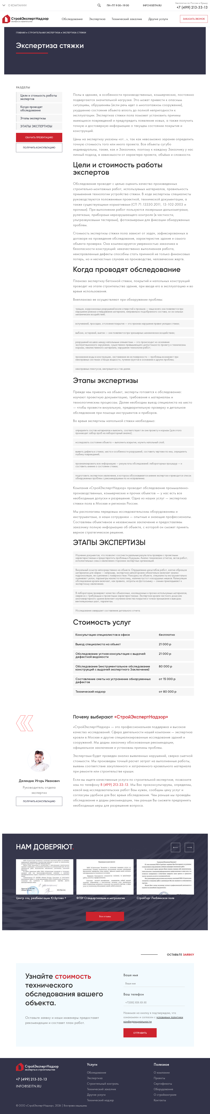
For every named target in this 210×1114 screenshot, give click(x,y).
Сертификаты (163, 1083)
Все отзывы (105, 916)
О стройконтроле (165, 1094)
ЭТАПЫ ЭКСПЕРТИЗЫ (36, 126)
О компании (162, 1072)
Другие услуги (158, 19)
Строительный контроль (103, 1083)
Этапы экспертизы (33, 118)
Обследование (72, 19)
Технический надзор (100, 1100)
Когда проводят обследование (31, 108)
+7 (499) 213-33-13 (192, 7)
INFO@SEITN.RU (152, 5)
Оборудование (163, 1089)
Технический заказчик (127, 19)
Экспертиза (97, 19)
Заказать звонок (194, 18)
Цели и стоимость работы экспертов (38, 97)
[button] (175, 847)
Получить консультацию (39, 147)
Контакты (160, 1100)
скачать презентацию (39, 137)
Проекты (159, 1078)
